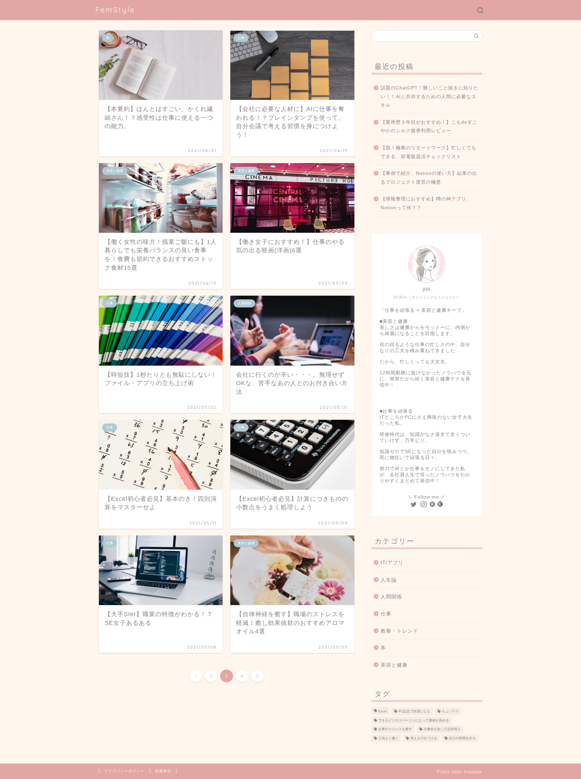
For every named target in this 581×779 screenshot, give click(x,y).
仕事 (386, 614)
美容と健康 (394, 665)
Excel (382, 711)
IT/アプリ (392, 562)
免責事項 (163, 771)
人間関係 (391, 596)
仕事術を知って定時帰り (442, 729)
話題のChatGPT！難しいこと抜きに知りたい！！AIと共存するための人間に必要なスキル (429, 96)
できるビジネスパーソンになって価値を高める (413, 720)
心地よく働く (388, 738)
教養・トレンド (399, 631)
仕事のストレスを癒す (395, 729)
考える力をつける (423, 738)
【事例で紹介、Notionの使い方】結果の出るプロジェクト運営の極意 (429, 178)
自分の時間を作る (462, 738)
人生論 (389, 580)
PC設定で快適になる (414, 711)
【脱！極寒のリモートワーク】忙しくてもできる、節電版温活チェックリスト (428, 152)
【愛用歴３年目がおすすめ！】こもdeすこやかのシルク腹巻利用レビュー (429, 127)
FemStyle (115, 9)
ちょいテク (450, 711)
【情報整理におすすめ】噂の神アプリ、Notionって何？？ (426, 203)
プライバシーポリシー (124, 771)
